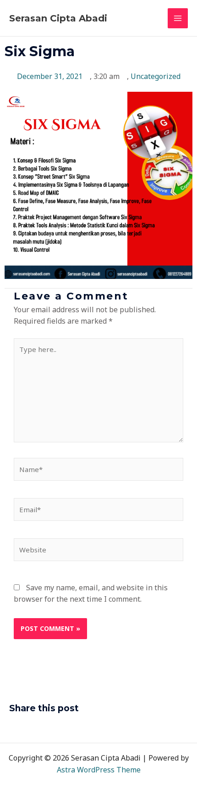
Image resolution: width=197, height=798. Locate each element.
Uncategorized (156, 76)
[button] (12, 728)
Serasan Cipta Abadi (58, 18)
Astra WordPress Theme (99, 770)
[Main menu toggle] (178, 18)
